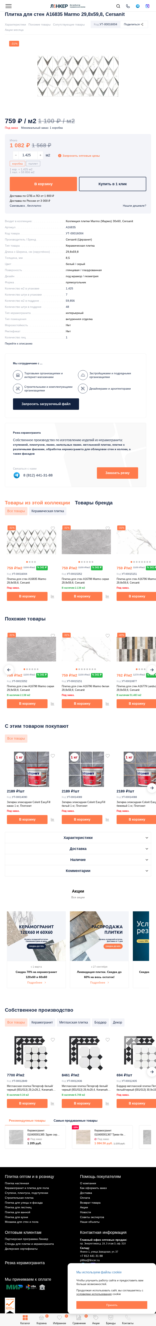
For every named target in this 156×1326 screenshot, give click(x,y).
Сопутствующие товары (69, 24)
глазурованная (92, 270)
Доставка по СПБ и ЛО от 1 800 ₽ (32, 195)
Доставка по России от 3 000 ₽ (30, 200)
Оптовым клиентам (23, 1232)
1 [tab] (27, 562)
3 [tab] (32, 562)
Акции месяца (14, 29)
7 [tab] (147, 562)
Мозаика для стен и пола (21, 1221)
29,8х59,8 (72, 251)
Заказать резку (117, 473)
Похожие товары (39, 24)
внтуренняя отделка (79, 319)
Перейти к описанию (18, 343)
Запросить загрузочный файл (46, 404)
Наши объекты (90, 1221)
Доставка (86, 1192)
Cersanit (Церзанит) (79, 239)
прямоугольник (76, 282)
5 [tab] (90, 562)
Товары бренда (94, 502)
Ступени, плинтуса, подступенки (26, 1192)
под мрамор (74, 276)
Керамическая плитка (80, 245)
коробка (17, 163)
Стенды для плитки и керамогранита (29, 1243)
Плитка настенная (17, 1183)
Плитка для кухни (16, 1217)
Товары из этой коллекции (37, 502)
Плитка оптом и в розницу (29, 1176)
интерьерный (74, 313)
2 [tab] (29, 562)
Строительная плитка (19, 1197)
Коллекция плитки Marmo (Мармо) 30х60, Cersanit (99, 221)
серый (81, 264)
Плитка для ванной (17, 1212)
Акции (84, 1207)
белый (70, 264)
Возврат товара (90, 1202)
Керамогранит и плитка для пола (27, 1188)
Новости (85, 1212)
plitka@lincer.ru (90, 1260)
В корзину (43, 184)
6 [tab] (92, 562)
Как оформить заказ (93, 1188)
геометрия (91, 276)
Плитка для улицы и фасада (24, 1202)
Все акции (78, 897)
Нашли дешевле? (134, 205)
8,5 (68, 257)
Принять (111, 1305)
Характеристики (15, 24)
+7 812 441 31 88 (91, 1255)
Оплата (85, 1197)
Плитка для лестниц (18, 1207)
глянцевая (73, 270)
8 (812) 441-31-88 (38, 475)
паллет (33, 163)
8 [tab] (150, 562)
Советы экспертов (92, 1217)
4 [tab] (35, 562)
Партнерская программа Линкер (26, 1239)
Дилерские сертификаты (21, 1248)
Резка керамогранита (25, 1263)
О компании (88, 1183)
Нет (68, 325)
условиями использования (94, 1294)
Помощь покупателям (100, 1176)
